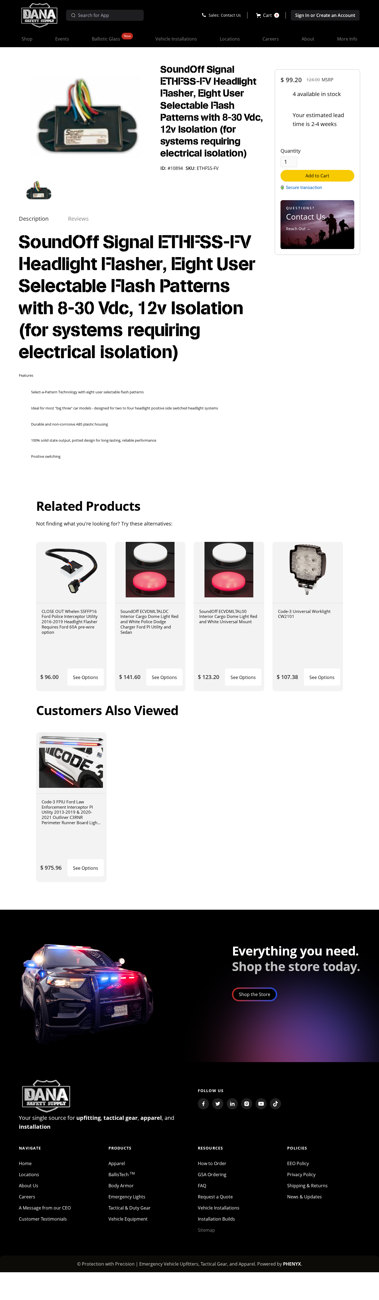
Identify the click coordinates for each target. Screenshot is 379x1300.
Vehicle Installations (218, 1208)
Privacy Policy (301, 1174)
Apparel (116, 1163)
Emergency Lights (126, 1197)
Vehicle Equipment (128, 1219)
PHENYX (292, 1264)
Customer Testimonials (43, 1219)
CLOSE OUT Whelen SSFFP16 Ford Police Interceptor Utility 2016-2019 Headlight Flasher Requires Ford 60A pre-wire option (70, 621)
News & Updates (304, 1197)
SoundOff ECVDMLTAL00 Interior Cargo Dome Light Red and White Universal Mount (228, 616)
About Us (28, 1186)
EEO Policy (298, 1163)
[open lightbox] (85, 119)
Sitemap (206, 1230)
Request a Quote (215, 1197)
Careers (27, 1197)
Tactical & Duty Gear (129, 1208)
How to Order (212, 1163)
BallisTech (121, 1174)
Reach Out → (298, 228)
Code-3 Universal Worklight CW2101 (304, 613)
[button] (267, 15)
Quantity (290, 150)
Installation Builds (216, 1219)
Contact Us (231, 15)
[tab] (34, 219)
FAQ (202, 1186)
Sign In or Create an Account (325, 15)
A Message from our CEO (45, 1208)
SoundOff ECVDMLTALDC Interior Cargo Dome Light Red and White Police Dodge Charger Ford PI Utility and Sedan (149, 621)
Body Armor (121, 1186)
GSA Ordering (212, 1174)
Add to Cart (317, 176)
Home (25, 1163)
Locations (29, 1174)
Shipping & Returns (307, 1186)
